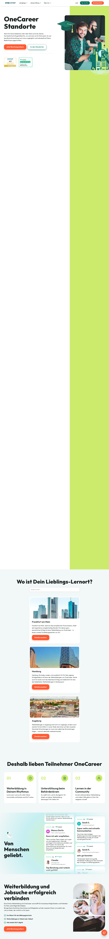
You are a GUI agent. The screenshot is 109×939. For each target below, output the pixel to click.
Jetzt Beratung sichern (15, 47)
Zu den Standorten (37, 47)
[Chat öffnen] (104, 933)
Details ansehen (40, 637)
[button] (23, 3)
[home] (10, 3)
